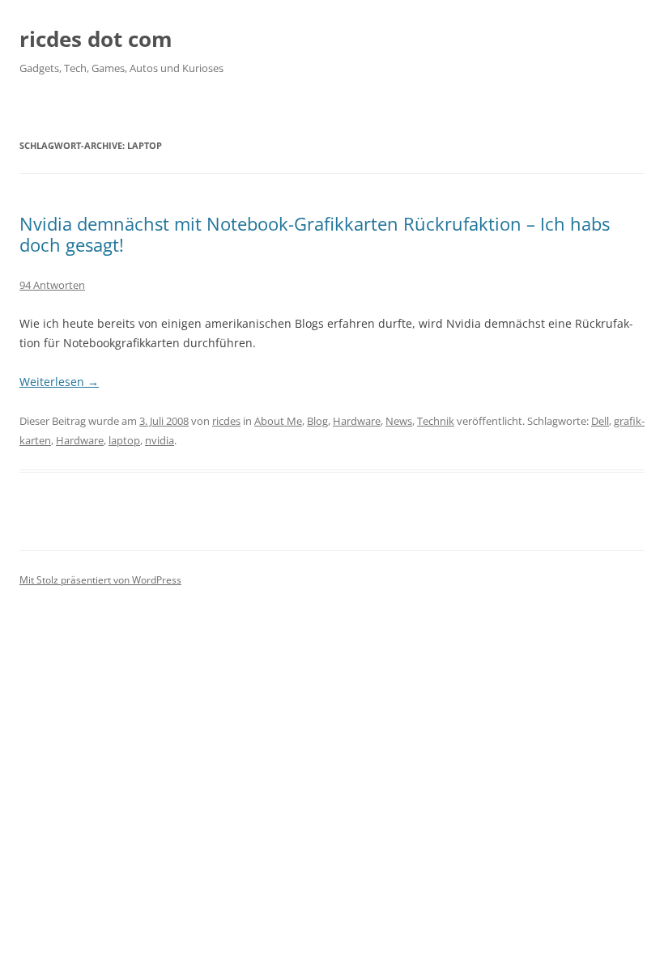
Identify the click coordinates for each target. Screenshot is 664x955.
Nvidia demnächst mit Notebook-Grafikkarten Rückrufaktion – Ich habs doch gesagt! (314, 234)
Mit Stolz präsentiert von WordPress (100, 580)
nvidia (159, 440)
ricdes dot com (95, 38)
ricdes (226, 421)
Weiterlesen (59, 381)
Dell (600, 421)
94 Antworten (52, 285)
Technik (435, 421)
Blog (317, 421)
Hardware (357, 421)
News (398, 421)
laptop (124, 440)
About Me (278, 421)
